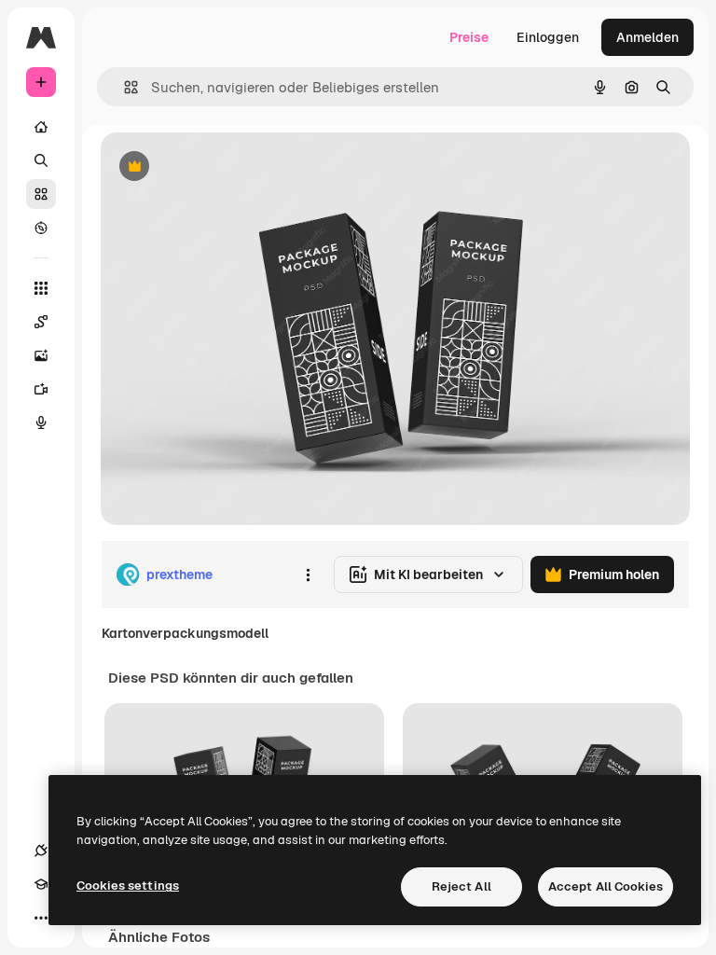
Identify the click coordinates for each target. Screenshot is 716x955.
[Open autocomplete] (123, 87)
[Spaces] (41, 322)
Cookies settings (127, 885)
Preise (469, 37)
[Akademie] (41, 884)
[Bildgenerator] (41, 355)
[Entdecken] (41, 227)
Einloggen (547, 37)
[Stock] (41, 194)
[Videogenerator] (41, 389)
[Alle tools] (41, 288)
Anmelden (647, 37)
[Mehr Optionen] (307, 574)
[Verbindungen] (41, 850)
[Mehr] (41, 918)
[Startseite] (41, 127)
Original (220, 167)
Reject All (461, 886)
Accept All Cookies (605, 886)
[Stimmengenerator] (41, 422)
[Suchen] (41, 160)
